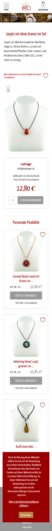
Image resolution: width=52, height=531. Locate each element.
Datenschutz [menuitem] (27, 523)
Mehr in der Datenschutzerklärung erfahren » (24, 503)
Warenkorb (43, 10)
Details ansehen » (26, 295)
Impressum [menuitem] (27, 527)
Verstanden (26, 515)
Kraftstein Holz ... (26, 447)
